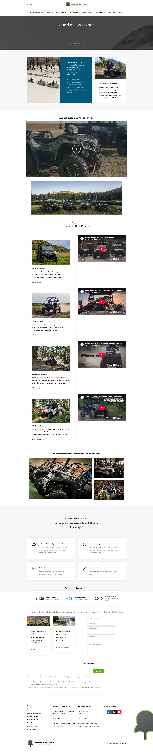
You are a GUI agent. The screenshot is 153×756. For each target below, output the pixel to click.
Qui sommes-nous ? (100, 12)
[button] (76, 148)
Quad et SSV (49, 12)
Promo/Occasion (87, 12)
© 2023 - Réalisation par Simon (116, 743)
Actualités (112, 12)
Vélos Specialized (61, 12)
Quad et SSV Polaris (33, 719)
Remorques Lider (74, 12)
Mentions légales (32, 729)
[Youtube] (119, 712)
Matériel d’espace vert (36, 12)
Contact (120, 12)
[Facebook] (109, 712)
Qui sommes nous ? (33, 710)
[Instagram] (114, 712)
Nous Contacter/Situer (34, 713)
